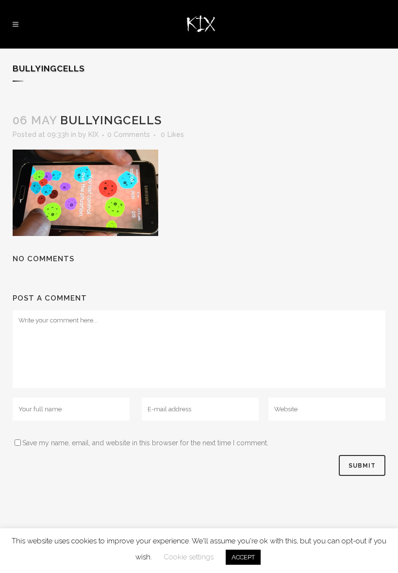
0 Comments (128, 134)
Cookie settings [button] (189, 557)
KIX (93, 134)
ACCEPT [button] (243, 557)
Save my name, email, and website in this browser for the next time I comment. (145, 443)
